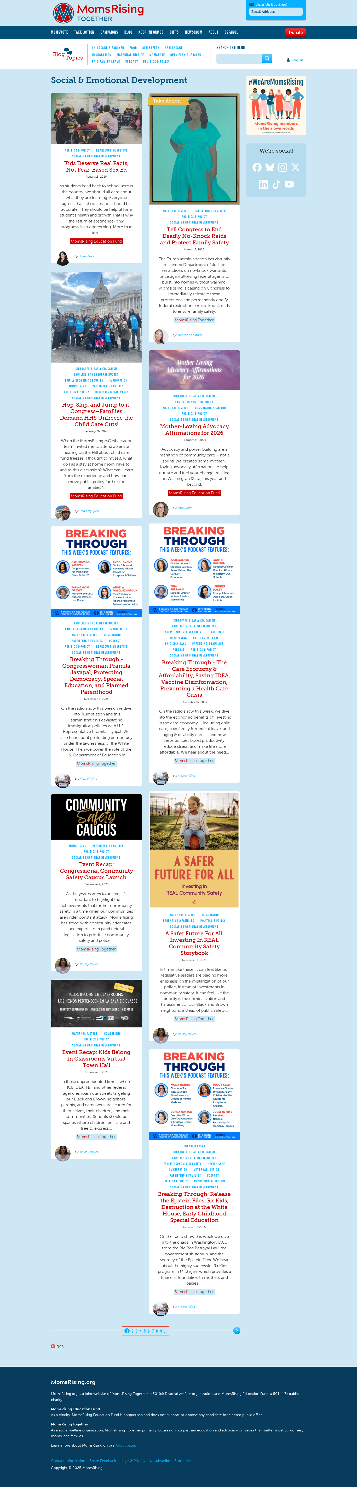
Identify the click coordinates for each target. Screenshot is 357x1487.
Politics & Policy (156, 61)
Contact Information (68, 1461)
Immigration (102, 55)
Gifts (174, 32)
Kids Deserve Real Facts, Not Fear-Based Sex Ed (96, 166)
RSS (60, 1346)
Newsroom (194, 32)
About (214, 32)
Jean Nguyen (89, 511)
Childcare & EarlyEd (108, 48)
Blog (128, 32)
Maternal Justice (130, 55)
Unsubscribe (160, 1461)
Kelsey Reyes (187, 1034)
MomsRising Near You (210, 408)
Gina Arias (87, 256)
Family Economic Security (84, 380)
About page (125, 1445)
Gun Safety (151, 48)
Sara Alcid (185, 508)
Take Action (84, 32)
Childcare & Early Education (96, 369)
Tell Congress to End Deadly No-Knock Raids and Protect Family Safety (194, 236)
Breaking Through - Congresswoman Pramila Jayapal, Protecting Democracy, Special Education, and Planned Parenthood (96, 675)
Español (232, 32)
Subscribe (183, 1461)
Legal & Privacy (132, 1461)
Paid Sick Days (175, 644)
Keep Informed (151, 32)
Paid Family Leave (106, 61)
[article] (96, 178)
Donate (296, 32)
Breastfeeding (194, 1146)
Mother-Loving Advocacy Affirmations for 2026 (194, 429)
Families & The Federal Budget (96, 374)
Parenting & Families (210, 211)
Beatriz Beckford (190, 335)
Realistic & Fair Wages (112, 392)
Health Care (216, 632)
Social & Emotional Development (96, 156)
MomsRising (77, 386)
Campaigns (109, 32)
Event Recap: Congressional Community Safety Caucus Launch (96, 871)
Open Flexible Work (185, 55)
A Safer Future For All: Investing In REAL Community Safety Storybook (194, 943)
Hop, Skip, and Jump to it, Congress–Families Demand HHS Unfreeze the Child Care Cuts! (96, 414)
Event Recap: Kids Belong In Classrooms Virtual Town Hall (96, 1058)
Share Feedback (103, 1461)
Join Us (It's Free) (271, 4)
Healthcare (174, 48)
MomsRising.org (102, 13)
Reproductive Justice (112, 150)
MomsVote (59, 32)
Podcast (131, 61)
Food (133, 48)
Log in (297, 60)
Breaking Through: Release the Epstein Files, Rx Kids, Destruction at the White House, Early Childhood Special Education (194, 1207)
